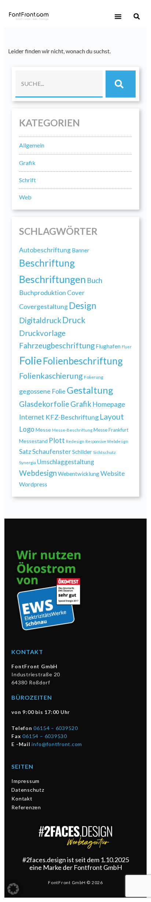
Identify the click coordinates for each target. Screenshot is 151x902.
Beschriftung (47, 263)
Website (112, 473)
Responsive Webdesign (106, 441)
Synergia (27, 462)
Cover (76, 293)
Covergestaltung (43, 306)
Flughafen (108, 346)
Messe (43, 430)
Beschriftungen (52, 279)
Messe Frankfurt (110, 430)
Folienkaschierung (51, 376)
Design (82, 305)
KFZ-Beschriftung (72, 417)
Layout (112, 416)
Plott (57, 440)
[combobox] (59, 84)
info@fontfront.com (57, 744)
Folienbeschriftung (83, 361)
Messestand (33, 441)
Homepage (108, 404)
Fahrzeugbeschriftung (57, 345)
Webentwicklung (78, 473)
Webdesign (38, 473)
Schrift (27, 179)
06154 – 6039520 (55, 728)
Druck (73, 320)
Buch (94, 280)
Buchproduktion (42, 292)
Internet (31, 417)
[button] (118, 16)
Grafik (27, 162)
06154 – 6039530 (44, 736)
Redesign (75, 441)
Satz (25, 451)
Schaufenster (51, 451)
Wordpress (33, 484)
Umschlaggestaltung (65, 462)
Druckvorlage (42, 333)
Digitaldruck (40, 320)
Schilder (82, 451)
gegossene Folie (42, 391)
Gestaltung (90, 390)
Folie (30, 360)
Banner (80, 250)
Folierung (93, 377)
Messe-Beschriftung (72, 430)
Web (25, 197)
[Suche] (121, 84)
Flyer (127, 346)
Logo (26, 429)
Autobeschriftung (45, 250)
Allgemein (31, 145)
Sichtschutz (104, 452)
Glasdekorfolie (44, 404)
